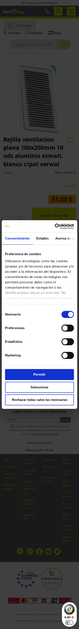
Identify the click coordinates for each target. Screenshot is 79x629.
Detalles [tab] (42, 238)
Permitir (39, 374)
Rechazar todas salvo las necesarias (39, 400)
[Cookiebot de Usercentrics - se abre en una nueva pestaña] (56, 226)
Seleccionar (39, 387)
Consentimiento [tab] (17, 238)
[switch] (67, 328)
